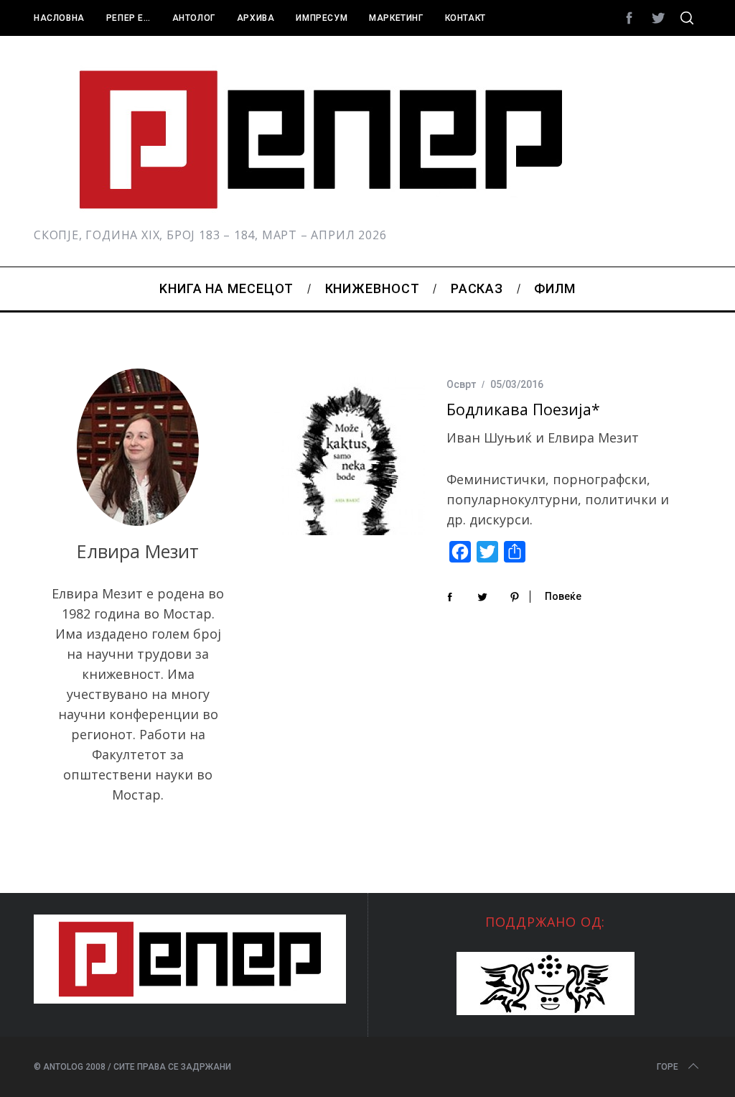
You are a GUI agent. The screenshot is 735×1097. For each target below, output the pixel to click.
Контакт (465, 18)
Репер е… (128, 18)
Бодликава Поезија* (523, 409)
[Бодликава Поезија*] (349, 456)
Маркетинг (396, 18)
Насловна (59, 18)
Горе (667, 1067)
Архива (256, 18)
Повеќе (563, 596)
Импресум (321, 18)
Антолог (193, 18)
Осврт (461, 384)
